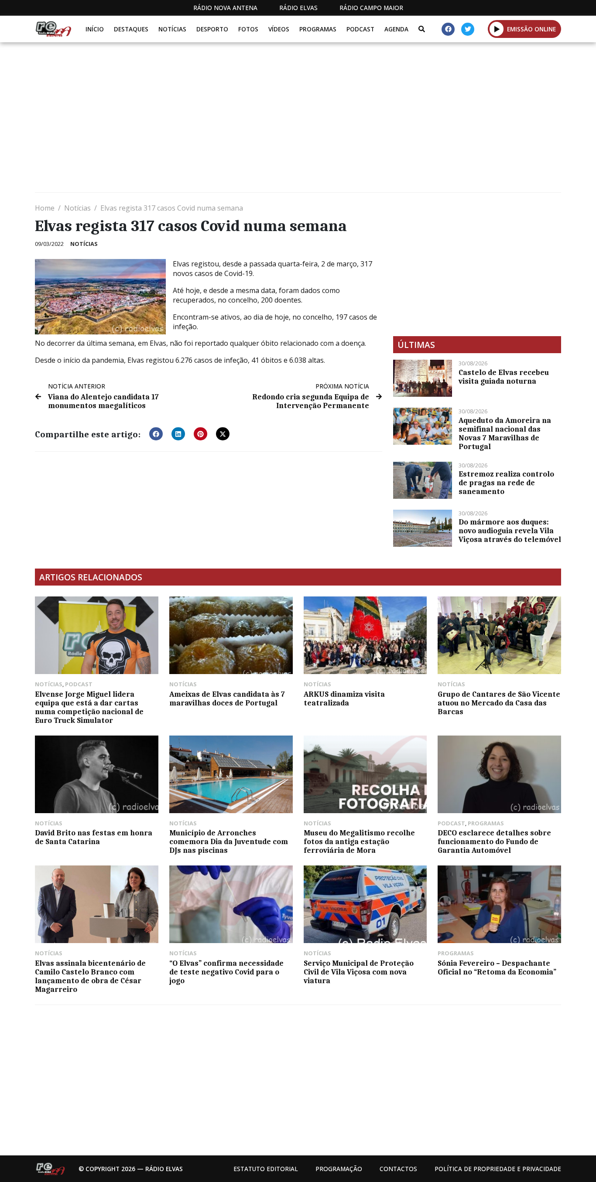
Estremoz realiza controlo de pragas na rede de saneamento (506, 483)
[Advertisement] (296, 121)
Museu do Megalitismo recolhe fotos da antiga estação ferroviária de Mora (359, 841)
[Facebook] (448, 29)
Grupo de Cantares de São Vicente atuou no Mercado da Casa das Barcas (499, 703)
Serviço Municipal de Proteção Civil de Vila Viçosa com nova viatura (359, 972)
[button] (496, 28)
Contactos (398, 1169)
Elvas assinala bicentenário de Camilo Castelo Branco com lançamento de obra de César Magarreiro (90, 976)
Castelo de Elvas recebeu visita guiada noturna (504, 376)
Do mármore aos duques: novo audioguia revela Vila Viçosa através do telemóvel (510, 531)
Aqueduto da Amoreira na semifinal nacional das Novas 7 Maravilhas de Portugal (505, 433)
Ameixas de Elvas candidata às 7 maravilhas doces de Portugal (227, 698)
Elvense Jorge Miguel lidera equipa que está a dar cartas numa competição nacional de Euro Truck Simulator (89, 707)
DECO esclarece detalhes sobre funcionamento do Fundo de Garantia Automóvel (494, 841)
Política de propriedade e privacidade (498, 1169)
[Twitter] (467, 29)
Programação (338, 1169)
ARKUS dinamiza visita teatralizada (344, 698)
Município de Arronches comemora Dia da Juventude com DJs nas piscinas (228, 841)
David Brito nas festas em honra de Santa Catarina (93, 837)
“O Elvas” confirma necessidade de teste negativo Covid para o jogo (226, 972)
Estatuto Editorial (265, 1169)
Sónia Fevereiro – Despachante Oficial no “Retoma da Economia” (497, 967)
